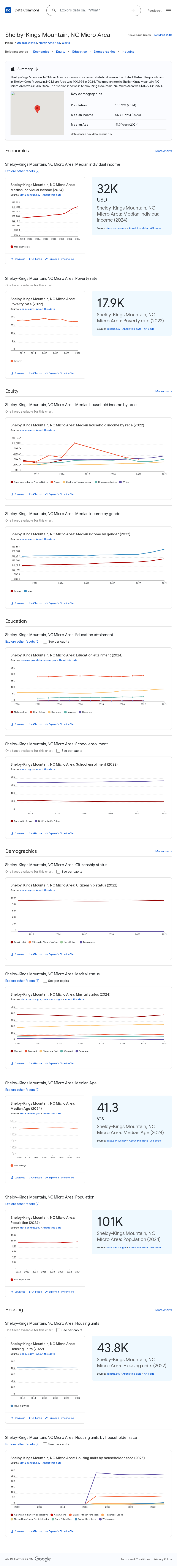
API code (37, 258)
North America (49, 43)
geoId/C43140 (162, 34)
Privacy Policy (163, 1559)
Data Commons (27, 10)
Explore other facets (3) (22, 981)
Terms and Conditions (135, 1559)
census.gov (27, 309)
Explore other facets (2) (22, 171)
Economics (41, 52)
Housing (128, 52)
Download (19, 258)
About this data (52, 194)
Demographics (104, 52)
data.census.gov (81, 134)
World (66, 43)
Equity (60, 52)
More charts (163, 151)
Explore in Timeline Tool (61, 258)
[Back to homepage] (8, 10)
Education (79, 52)
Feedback (154, 11)
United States (27, 43)
